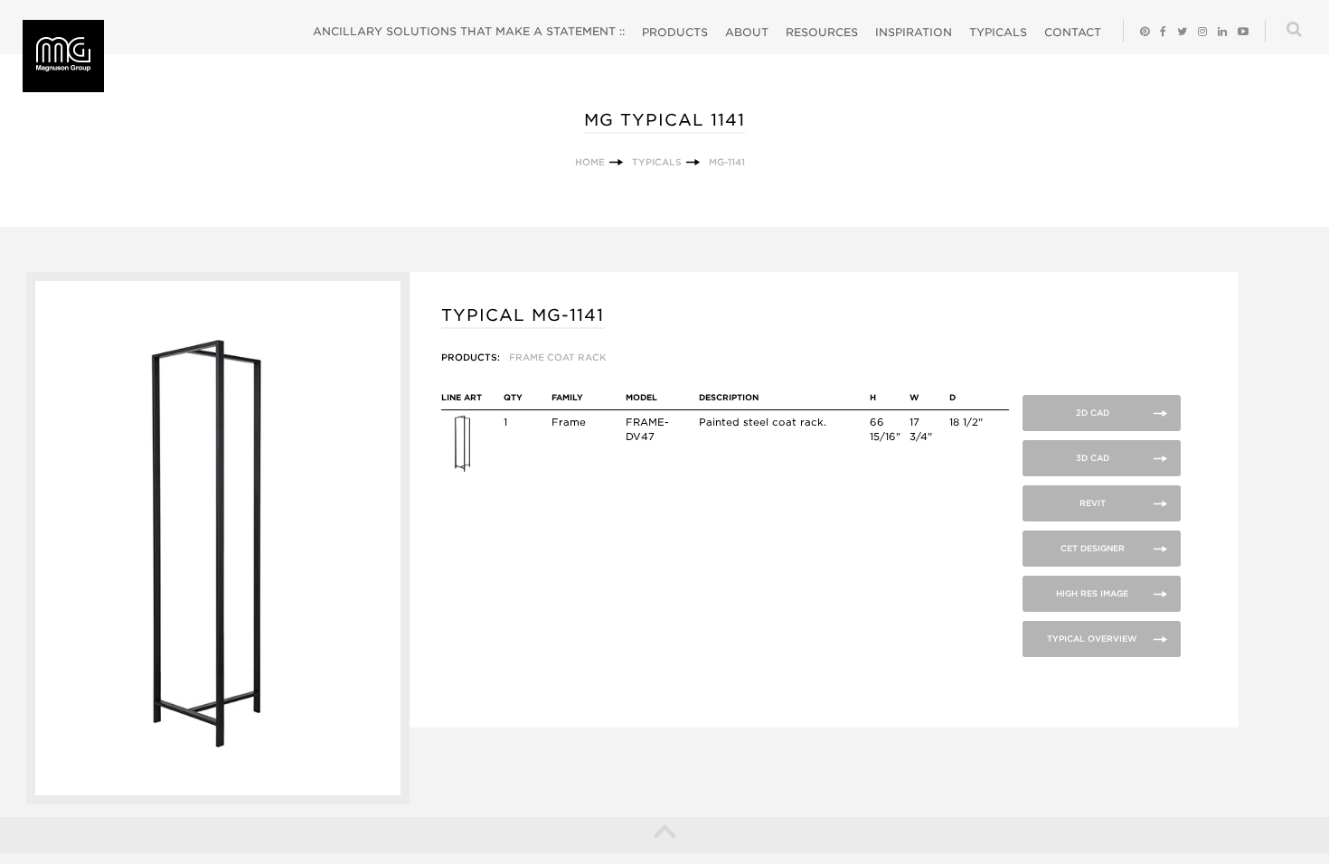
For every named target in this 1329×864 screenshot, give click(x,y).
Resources (822, 32)
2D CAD (1092, 413)
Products (675, 32)
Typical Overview (1092, 638)
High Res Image (1092, 593)
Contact (1072, 32)
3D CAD (1092, 458)
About (746, 32)
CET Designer (1092, 548)
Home (590, 161)
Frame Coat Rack (558, 357)
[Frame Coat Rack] (462, 469)
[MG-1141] (217, 800)
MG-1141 (727, 161)
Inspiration (913, 32)
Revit (1092, 503)
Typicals (998, 32)
